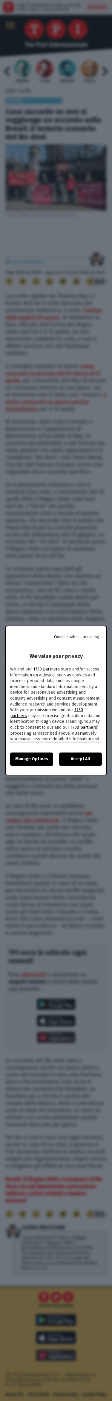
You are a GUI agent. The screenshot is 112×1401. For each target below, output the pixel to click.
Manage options (31, 758)
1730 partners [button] (46, 669)
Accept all (80, 758)
